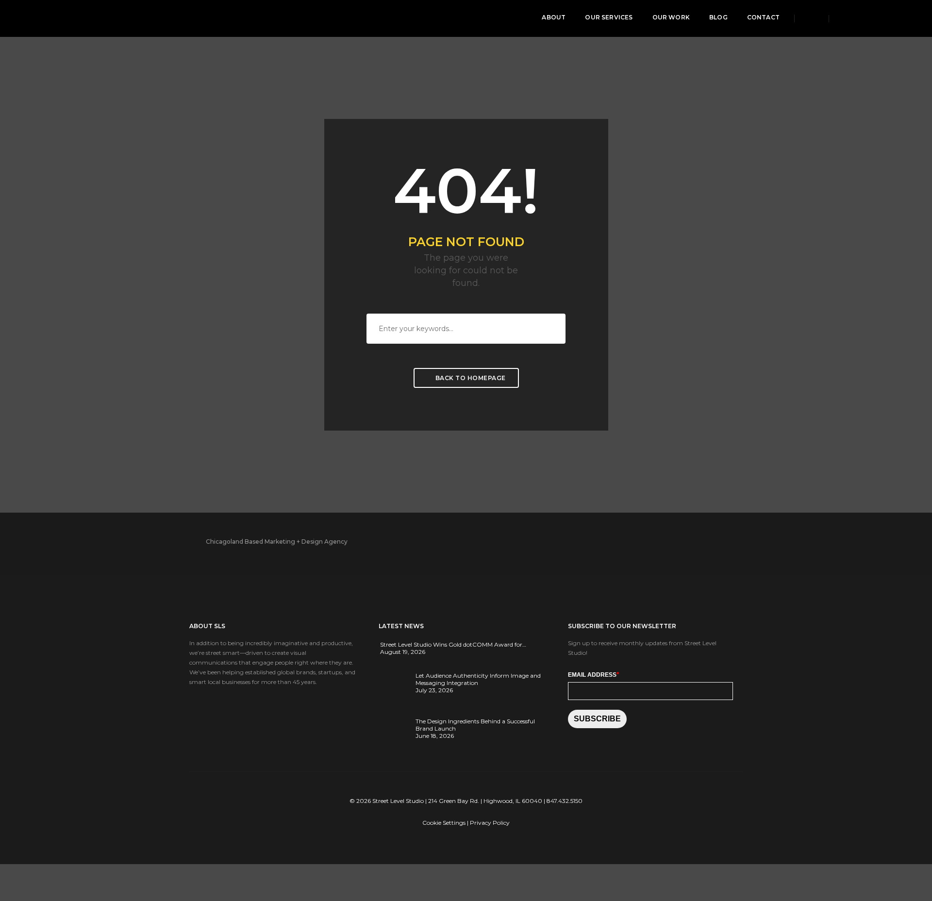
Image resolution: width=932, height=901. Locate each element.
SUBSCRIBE (597, 719)
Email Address (593, 674)
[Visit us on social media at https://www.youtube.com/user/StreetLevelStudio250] (667, 541)
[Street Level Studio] (85, 17)
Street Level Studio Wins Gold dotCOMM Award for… (453, 644)
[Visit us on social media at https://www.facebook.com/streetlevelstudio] (628, 541)
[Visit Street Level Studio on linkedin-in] (860, 18)
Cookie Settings (444, 822)
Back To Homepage (469, 378)
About (554, 17)
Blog (718, 17)
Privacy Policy (490, 822)
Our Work (671, 17)
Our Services (608, 17)
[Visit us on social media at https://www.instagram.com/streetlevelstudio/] (687, 541)
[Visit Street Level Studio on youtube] (894, 18)
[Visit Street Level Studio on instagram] (877, 18)
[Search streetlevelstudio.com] (811, 18)
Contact (763, 17)
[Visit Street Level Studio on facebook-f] (843, 18)
